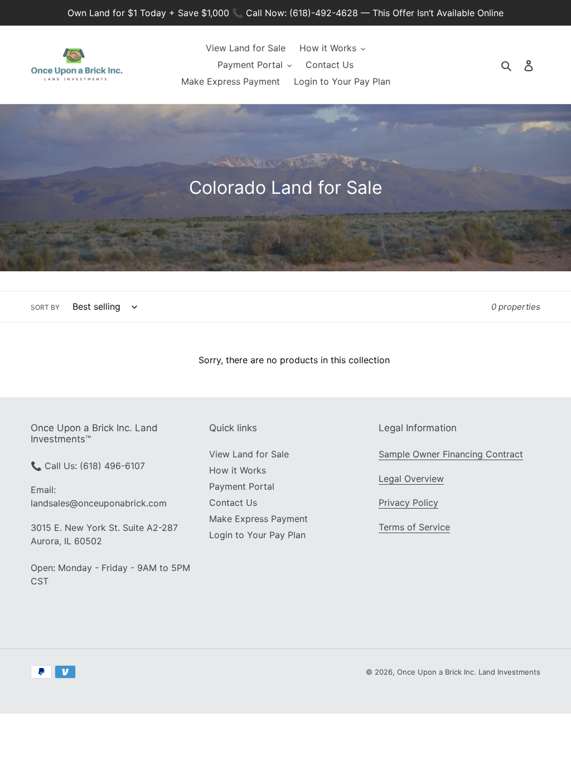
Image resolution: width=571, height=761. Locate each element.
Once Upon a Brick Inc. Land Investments (468, 671)
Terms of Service (414, 527)
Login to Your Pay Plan (257, 534)
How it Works (237, 470)
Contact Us (233, 502)
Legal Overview (411, 478)
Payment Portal (241, 486)
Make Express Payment (258, 518)
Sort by (45, 307)
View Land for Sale (249, 454)
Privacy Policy (408, 502)
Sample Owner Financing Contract (451, 454)
